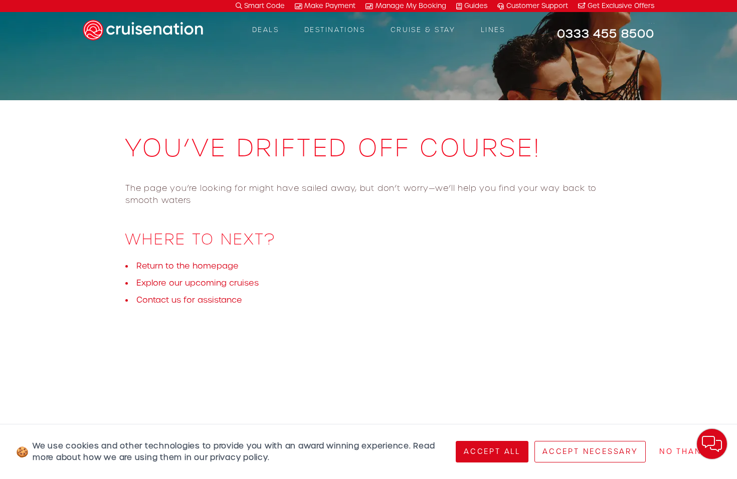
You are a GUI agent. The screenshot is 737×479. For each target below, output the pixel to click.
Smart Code (263, 6)
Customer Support (537, 6)
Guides (475, 6)
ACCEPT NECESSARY (590, 451)
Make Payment (329, 6)
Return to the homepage (187, 266)
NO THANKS (686, 451)
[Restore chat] (712, 444)
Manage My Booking (411, 6)
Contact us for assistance (189, 300)
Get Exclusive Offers (620, 6)
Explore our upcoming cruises (197, 283)
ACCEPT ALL (492, 451)
